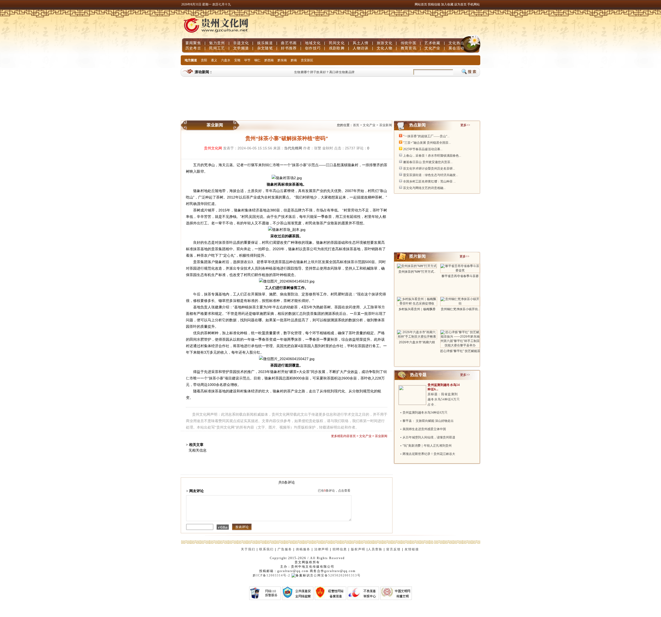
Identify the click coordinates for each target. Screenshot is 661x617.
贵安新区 (307, 60)
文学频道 (241, 48)
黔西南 (269, 60)
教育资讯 (408, 48)
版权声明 (358, 549)
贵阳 (204, 60)
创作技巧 (313, 48)
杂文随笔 (265, 48)
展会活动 (456, 48)
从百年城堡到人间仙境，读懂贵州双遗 (429, 437)
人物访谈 (360, 48)
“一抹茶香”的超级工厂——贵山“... (426, 136)
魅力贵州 (217, 43)
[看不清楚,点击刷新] (223, 527)
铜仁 (257, 60)
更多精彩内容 (340, 436)
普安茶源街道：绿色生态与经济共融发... (430, 175)
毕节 (247, 60)
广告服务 (285, 549)
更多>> (465, 125)
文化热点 (456, 43)
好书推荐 (289, 48)
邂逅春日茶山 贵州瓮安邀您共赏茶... (428, 162)
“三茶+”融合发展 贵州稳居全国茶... (427, 142)
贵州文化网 (213, 148)
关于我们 (248, 549)
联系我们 (266, 549)
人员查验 (375, 549)
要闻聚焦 (193, 43)
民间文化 (337, 43)
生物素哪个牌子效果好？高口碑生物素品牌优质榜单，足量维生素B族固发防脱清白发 (348, 72)
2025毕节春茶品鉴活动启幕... (423, 149)
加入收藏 (447, 4)
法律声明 (321, 549)
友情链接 (412, 549)
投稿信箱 (434, 4)
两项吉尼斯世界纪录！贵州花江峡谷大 (429, 454)
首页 (356, 125)
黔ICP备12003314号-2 (271, 575)
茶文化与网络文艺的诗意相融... (424, 188)
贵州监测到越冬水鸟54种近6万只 (425, 412)
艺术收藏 (432, 43)
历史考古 (193, 48)
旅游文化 (384, 43)
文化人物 (384, 48)
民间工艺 (217, 48)
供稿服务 (303, 549)
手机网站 (473, 4)
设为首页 (460, 4)
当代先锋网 (293, 148)
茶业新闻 (385, 125)
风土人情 (360, 43)
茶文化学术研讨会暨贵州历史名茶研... (429, 168)
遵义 (214, 60)
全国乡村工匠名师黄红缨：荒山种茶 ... (429, 181)
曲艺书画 (289, 43)
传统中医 (408, 43)
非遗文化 (241, 43)
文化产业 (432, 48)
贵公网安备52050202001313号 (335, 575)
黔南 (294, 60)
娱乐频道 (265, 43)
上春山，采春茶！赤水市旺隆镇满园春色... (432, 155)
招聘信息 (340, 549)
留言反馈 (393, 549)
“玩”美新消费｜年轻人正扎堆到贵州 (427, 445)
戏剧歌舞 (337, 48)
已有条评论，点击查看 (334, 490)
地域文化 (313, 43)
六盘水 (225, 60)
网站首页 (421, 4)
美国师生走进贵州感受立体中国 (424, 429)
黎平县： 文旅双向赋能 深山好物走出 (428, 421)
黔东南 (282, 60)
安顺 (237, 60)
